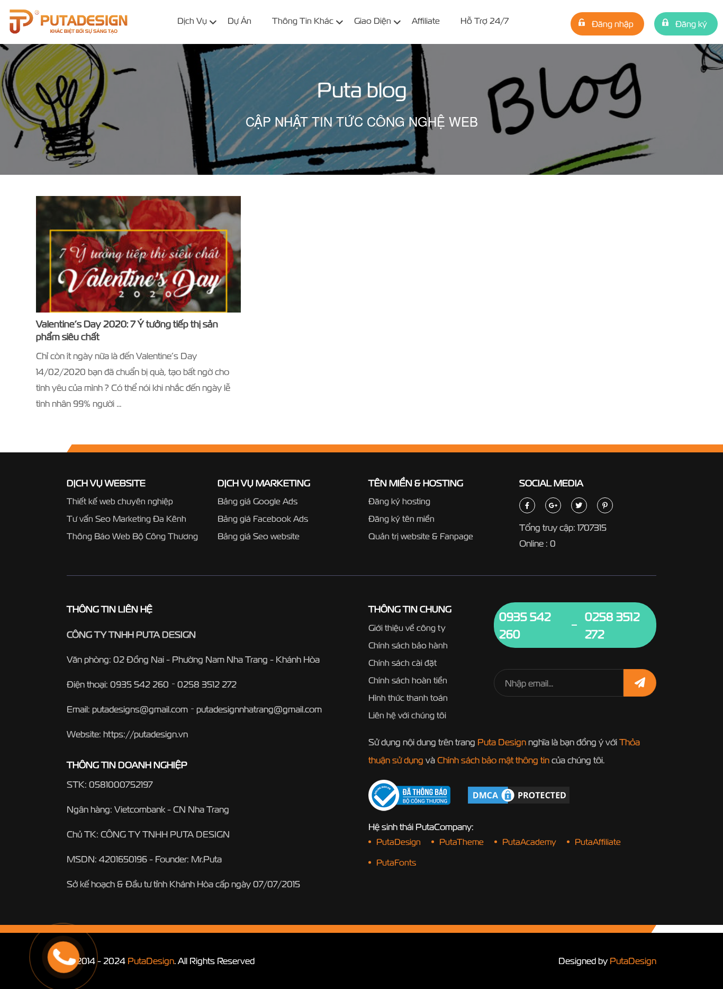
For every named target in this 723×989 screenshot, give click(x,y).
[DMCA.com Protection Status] (519, 794)
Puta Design (501, 742)
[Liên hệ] (50, 917)
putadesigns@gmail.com (140, 709)
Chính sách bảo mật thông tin (493, 760)
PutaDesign (151, 961)
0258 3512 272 (207, 684)
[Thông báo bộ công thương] (409, 795)
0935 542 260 (139, 684)
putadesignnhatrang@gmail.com (259, 709)
